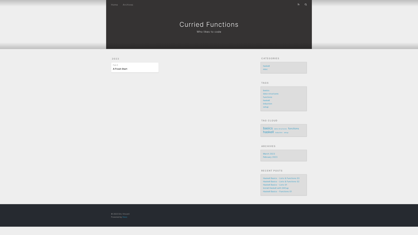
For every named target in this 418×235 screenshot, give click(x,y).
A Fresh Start (120, 68)
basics (266, 90)
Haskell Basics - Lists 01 (275, 185)
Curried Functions (209, 24)
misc (265, 69)
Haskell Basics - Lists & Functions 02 (281, 181)
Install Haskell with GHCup (276, 188)
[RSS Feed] (298, 4)
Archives (128, 4)
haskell (266, 66)
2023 (115, 58)
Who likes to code (209, 31)
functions (267, 97)
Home (114, 4)
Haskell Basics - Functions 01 (277, 191)
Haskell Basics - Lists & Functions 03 (281, 178)
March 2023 (269, 154)
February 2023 (270, 157)
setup (266, 107)
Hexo (124, 217)
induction (267, 103)
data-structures (271, 94)
